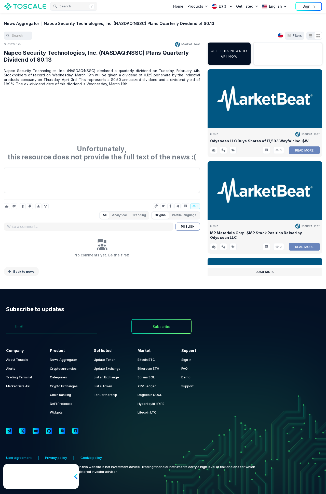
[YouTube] (62, 431)
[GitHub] (49, 431)
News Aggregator (21, 23)
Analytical (119, 215)
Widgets (56, 412)
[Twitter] (22, 431)
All (104, 215)
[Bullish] (23, 206)
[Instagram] (75, 431)
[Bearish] (30, 206)
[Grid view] (318, 35)
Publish (188, 226)
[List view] (310, 35)
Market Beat (190, 44)
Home (178, 6)
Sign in (309, 6)
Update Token (104, 360)
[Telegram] (9, 431)
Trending (139, 215)
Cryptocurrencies (63, 368)
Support (187, 386)
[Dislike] (14, 206)
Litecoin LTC (147, 412)
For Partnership (105, 395)
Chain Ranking (60, 395)
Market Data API (18, 386)
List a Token (103, 386)
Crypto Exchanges (64, 386)
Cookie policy (91, 458)
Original (160, 215)
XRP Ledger (147, 386)
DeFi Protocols (61, 404)
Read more (304, 150)
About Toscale (17, 360)
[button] (73, 6)
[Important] (38, 206)
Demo (186, 377)
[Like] (7, 206)
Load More (265, 272)
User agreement (19, 458)
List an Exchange (106, 377)
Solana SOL (146, 377)
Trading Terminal (19, 377)
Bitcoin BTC (146, 360)
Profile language (184, 215)
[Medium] (36, 431)
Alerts (10, 368)
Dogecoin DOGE (150, 395)
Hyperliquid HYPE (151, 404)
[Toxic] (46, 206)
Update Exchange (107, 368)
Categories (58, 377)
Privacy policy (56, 458)
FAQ (184, 368)
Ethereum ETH (148, 368)
